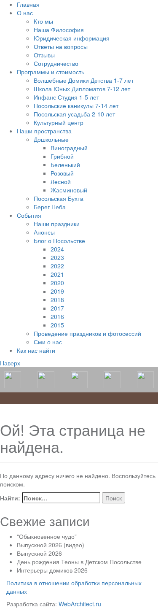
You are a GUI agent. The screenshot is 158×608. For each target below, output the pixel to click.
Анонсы (44, 232)
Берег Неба (50, 207)
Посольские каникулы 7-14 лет (76, 105)
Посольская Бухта (58, 198)
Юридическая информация (72, 38)
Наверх (10, 363)
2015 (57, 325)
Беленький (65, 164)
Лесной (61, 181)
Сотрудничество (56, 63)
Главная (28, 4)
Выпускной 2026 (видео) (50, 544)
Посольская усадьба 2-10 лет (74, 114)
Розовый (62, 173)
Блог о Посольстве (59, 240)
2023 (57, 257)
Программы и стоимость (50, 72)
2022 (57, 266)
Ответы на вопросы (61, 46)
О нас (25, 12)
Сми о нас (48, 342)
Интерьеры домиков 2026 (52, 570)
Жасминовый (69, 190)
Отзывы (44, 55)
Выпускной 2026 (39, 553)
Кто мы (43, 21)
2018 (57, 299)
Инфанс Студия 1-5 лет (66, 97)
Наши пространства (44, 131)
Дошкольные (51, 139)
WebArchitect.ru (80, 604)
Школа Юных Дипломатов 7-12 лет (82, 88)
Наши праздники (57, 223)
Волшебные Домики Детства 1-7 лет (84, 80)
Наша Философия (59, 29)
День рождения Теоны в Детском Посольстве (79, 561)
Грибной (62, 156)
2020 (57, 282)
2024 (57, 249)
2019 (57, 291)
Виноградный (69, 147)
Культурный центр (58, 122)
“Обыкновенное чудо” (47, 536)
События (29, 215)
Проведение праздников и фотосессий (87, 333)
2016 (57, 316)
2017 (57, 308)
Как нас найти (36, 350)
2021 (57, 274)
